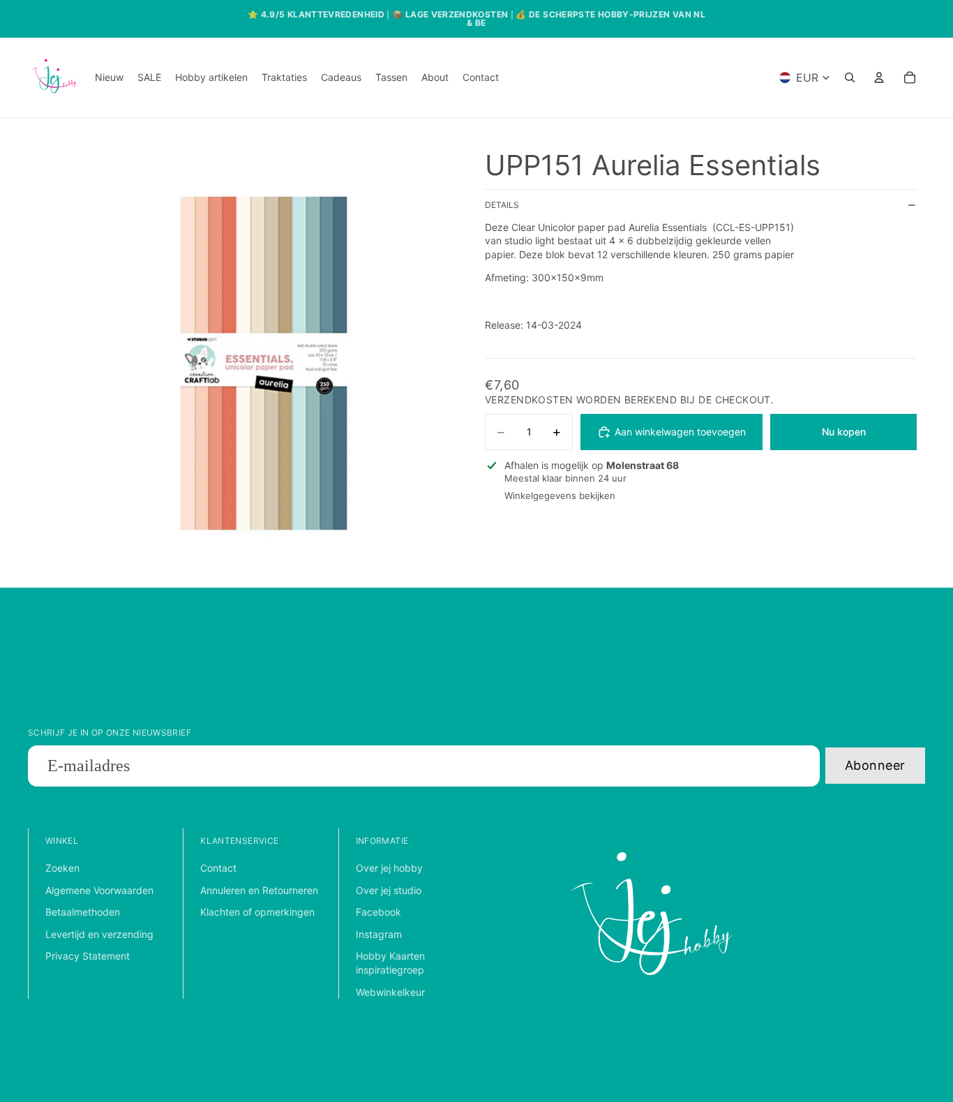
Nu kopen (844, 432)
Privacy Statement (87, 956)
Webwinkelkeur (390, 992)
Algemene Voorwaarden (99, 890)
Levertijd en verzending (99, 934)
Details (502, 205)
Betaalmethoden (82, 912)
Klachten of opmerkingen (257, 912)
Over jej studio (388, 890)
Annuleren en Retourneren (259, 890)
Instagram (379, 934)
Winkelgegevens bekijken (559, 496)
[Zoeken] (849, 77)
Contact (218, 868)
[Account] (879, 77)
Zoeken (62, 868)
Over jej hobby (389, 868)
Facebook (378, 912)
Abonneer (875, 765)
